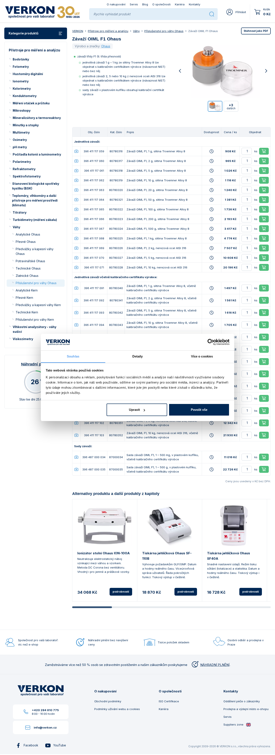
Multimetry (21, 132)
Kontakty (194, 4)
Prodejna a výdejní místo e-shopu (246, 709)
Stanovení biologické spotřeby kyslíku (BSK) (35, 186)
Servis (134, 4)
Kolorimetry (22, 88)
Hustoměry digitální (28, 74)
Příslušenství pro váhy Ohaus (36, 283)
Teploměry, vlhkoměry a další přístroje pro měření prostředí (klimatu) (35, 200)
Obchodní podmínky (107, 701)
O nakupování (116, 4)
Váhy (16, 227)
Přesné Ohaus (26, 241)
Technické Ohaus (28, 268)
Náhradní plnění (35, 364)
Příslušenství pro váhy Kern (35, 319)
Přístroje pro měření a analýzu (108, 31)
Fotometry (21, 66)
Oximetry (20, 140)
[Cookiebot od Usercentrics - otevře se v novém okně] (210, 342)
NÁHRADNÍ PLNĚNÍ (214, 665)
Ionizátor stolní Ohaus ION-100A (103, 553)
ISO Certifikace (169, 701)
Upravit (134, 409)
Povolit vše (199, 409)
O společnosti (161, 4)
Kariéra (180, 4)
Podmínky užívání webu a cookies (117, 709)
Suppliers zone (233, 724)
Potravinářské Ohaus (30, 261)
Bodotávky (21, 59)
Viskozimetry (23, 339)
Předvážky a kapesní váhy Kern (38, 305)
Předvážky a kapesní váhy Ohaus (34, 251)
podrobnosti (121, 591)
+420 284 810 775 (45, 710)
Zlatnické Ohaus (27, 275)
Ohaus (105, 46)
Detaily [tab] (137, 356)
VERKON (77, 31)
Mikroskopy (22, 110)
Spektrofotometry (27, 176)
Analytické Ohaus (28, 234)
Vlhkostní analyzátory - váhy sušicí (34, 329)
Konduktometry (25, 96)
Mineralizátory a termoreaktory (37, 118)
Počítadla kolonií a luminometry (37, 154)
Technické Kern (27, 312)
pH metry (20, 147)
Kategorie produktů (23, 33)
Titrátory (19, 212)
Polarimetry (22, 161)
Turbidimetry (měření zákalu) (35, 220)
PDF (256, 30)
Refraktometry (24, 169)
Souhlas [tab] (73, 356)
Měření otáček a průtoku (31, 103)
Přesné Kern (24, 297)
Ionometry (21, 81)
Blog (145, 4)
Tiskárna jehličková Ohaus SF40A (228, 556)
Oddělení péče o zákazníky (241, 701)
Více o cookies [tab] (202, 356)
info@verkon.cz (45, 727)
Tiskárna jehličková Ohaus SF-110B (167, 556)
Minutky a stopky (26, 125)
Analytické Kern (27, 290)
